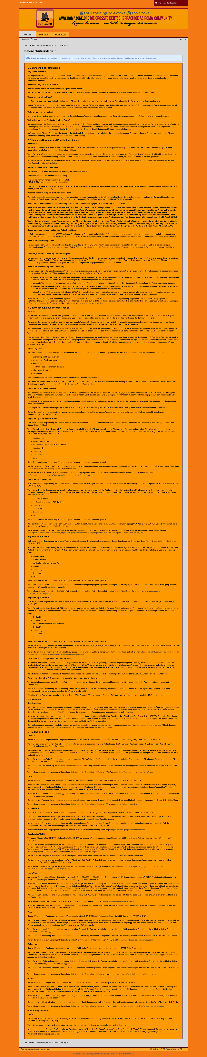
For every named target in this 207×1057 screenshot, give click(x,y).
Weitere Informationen (147, 58)
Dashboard (60, 34)
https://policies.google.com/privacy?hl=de (128, 533)
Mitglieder (44, 34)
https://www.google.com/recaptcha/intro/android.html (48, 869)
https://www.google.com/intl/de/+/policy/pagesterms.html (84, 533)
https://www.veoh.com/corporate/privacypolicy (135, 940)
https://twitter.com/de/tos (150, 591)
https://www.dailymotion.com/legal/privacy (139, 974)
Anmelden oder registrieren (31, 3)
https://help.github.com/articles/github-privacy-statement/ (61, 654)
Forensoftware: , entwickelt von (103, 1054)
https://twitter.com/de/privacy (39, 593)
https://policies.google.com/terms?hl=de (43, 533)
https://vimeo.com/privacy (128, 804)
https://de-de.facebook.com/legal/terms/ (74, 475)
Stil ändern (154, 1049)
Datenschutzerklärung (30, 1049)
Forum (28, 34)
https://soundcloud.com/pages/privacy (118, 901)
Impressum (45, 1049)
